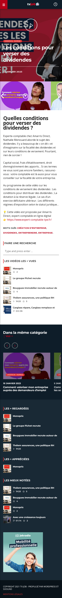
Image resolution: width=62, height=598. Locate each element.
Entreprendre (27, 232)
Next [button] (59, 95)
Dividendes (10, 232)
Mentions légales (13, 594)
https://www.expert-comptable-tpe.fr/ (29, 219)
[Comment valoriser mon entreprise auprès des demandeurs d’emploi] (25, 95)
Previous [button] (2, 95)
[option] (25, 95)
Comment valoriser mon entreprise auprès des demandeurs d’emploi (25, 389)
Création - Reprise (13, 41)
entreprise (45, 232)
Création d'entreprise (31, 228)
